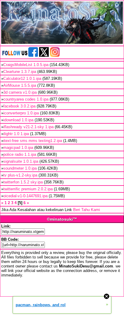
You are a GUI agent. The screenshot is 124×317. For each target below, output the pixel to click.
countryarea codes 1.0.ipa (25, 99)
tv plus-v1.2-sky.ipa (20, 175)
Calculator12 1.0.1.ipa (22, 78)
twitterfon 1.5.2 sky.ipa (23, 182)
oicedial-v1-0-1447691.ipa (25, 196)
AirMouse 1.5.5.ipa (19, 85)
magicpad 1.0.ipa (18, 147)
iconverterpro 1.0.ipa (21, 113)
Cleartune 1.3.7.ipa (19, 71)
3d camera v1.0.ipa (20, 92)
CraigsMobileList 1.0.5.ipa (25, 64)
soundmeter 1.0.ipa (20, 168)
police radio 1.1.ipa (19, 154)
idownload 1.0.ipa (18, 120)
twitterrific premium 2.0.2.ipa (28, 189)
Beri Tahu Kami (86, 209)
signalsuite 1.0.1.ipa (20, 161)
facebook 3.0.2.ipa (19, 106)
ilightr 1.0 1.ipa (16, 133)
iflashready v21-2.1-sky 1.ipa (28, 127)
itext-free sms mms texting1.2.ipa (32, 140)
